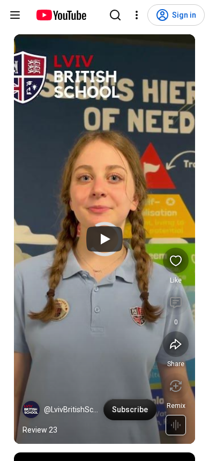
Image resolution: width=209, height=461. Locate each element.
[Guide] (15, 15)
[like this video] (176, 260)
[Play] (104, 239)
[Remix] (176, 386)
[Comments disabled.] (176, 302)
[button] (31, 409)
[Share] (176, 344)
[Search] (115, 15)
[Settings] (136, 15)
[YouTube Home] (61, 15)
